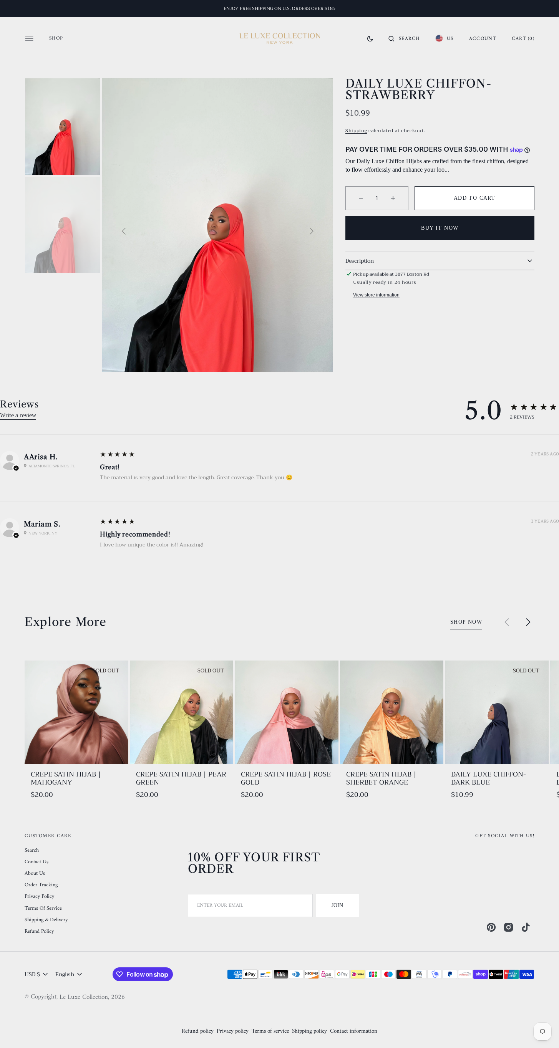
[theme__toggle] (370, 38)
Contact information (353, 1031)
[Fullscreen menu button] (29, 38)
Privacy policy (233, 1031)
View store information (376, 295)
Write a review (18, 415)
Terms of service (270, 1031)
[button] (404, 38)
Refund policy (198, 1031)
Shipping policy (309, 1031)
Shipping (356, 130)
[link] (76, 712)
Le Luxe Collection (84, 998)
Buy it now (439, 228)
